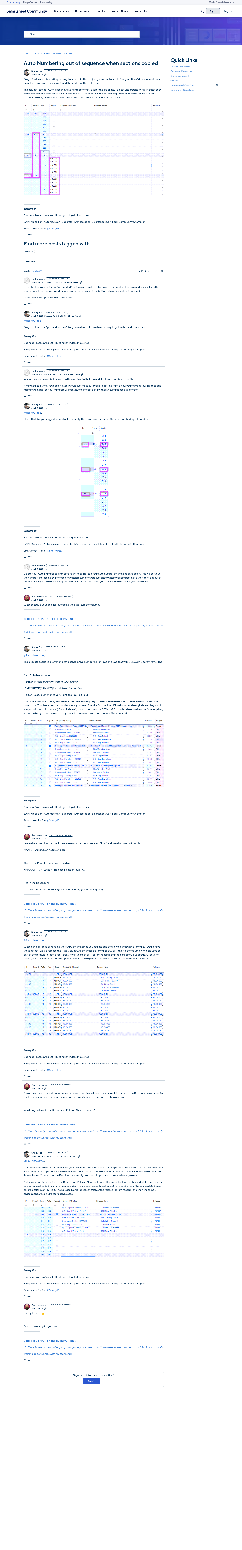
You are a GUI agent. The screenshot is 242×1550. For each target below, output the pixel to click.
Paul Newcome (39, 596)
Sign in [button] (91, 1381)
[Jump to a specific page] (161, 271)
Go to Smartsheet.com (222, 2)
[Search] (202, 11)
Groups (174, 80)
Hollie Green (38, 279)
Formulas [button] (29, 251)
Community (14, 2)
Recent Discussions (180, 66)
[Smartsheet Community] (27, 11)
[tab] (30, 261)
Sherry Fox (36, 71)
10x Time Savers (93, 625)
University (46, 2)
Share (28, 234)
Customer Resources (181, 71)
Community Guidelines (182, 90)
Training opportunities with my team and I (48, 632)
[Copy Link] (45, 74)
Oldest (36, 271)
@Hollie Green (32, 321)
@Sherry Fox (54, 228)
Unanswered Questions (194, 85)
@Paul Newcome (34, 655)
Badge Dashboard (179, 76)
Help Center (30, 2)
